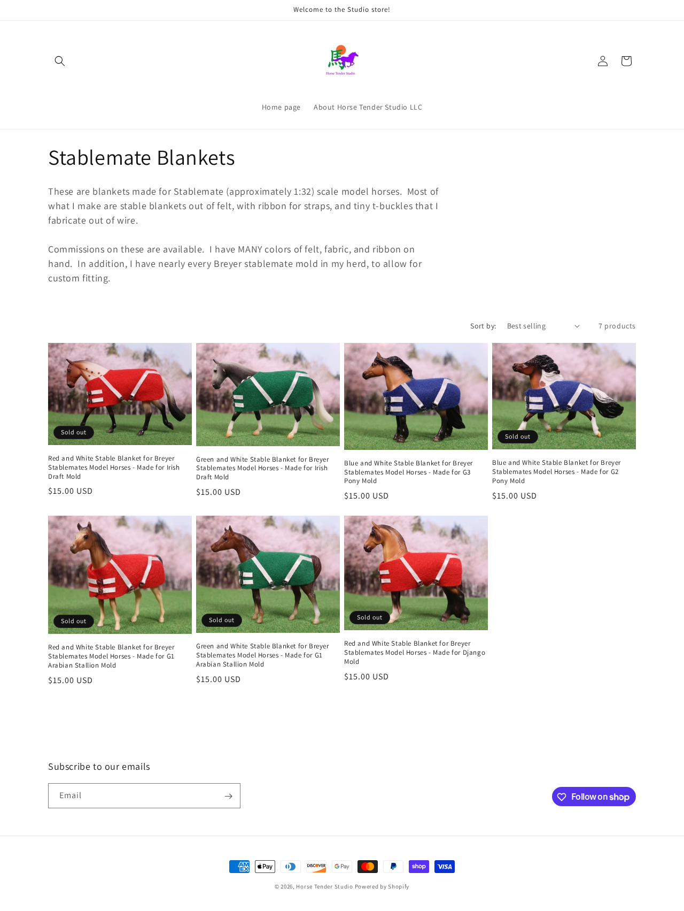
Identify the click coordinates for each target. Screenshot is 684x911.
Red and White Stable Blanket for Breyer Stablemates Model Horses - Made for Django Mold (414, 652)
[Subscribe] (228, 796)
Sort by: (483, 326)
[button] (60, 61)
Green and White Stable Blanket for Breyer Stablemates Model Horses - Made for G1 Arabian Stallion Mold (262, 655)
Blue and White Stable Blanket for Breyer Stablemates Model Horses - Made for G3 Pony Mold (408, 472)
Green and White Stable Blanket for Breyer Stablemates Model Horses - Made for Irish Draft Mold (262, 468)
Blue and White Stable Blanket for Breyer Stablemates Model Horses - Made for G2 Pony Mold (556, 471)
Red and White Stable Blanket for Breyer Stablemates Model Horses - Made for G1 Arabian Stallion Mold (111, 656)
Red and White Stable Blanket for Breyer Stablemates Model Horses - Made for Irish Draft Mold (114, 467)
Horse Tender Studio (324, 886)
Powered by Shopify (382, 886)
